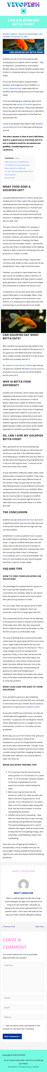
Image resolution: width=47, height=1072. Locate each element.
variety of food (23, 104)
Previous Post (8, 926)
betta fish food (28, 519)
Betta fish (7, 559)
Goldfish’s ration (33, 707)
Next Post (40, 926)
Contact (35, 1066)
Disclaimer (12, 1066)
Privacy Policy (25, 1066)
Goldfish (29, 198)
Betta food (29, 368)
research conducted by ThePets (19, 365)
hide (16, 158)
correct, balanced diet (12, 88)
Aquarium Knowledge (28, 34)
